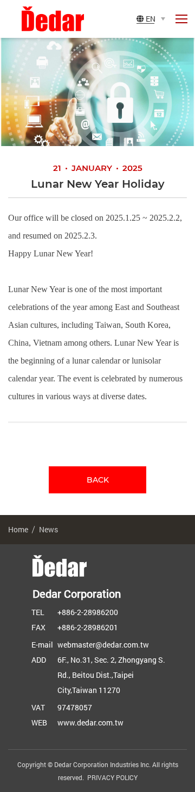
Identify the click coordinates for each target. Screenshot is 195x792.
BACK (98, 480)
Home (18, 529)
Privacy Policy (112, 777)
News (48, 529)
